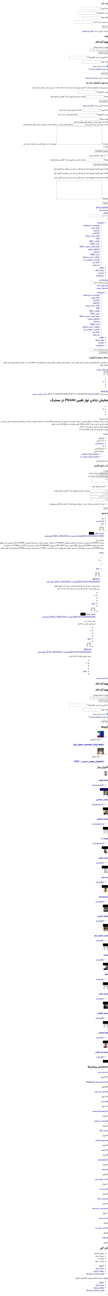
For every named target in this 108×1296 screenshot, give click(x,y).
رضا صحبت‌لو (103, 896)
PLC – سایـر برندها (93, 236)
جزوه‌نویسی (100, 275)
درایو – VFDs (95, 243)
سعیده (106, 955)
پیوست (105, 146)
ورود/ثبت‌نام (103, 210)
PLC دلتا (96, 230)
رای (103, 518)
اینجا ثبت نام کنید (91, 78)
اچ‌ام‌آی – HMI (95, 241)
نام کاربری (104, 8)
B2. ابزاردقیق (105, 1169)
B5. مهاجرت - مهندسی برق (101, 1228)
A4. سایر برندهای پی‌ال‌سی (101, 1179)
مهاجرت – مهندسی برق (92, 259)
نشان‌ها (101, 273)
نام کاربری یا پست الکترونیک (97, 57)
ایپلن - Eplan (95, 254)
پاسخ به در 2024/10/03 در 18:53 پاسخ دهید (73, 581)
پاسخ (98, 568)
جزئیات (105, 144)
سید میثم (105, 877)
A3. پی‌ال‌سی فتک (103, 1218)
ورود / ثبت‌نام (103, 53)
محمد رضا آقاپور (102, 819)
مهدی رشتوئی (103, 857)
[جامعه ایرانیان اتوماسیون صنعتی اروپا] (100, 737)
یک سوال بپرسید (102, 285)
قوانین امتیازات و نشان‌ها (95, 1273)
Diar (106, 974)
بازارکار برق (96, 262)
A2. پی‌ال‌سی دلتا (104, 1189)
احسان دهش (103, 993)
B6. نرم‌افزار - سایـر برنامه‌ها (101, 1092)
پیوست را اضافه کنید (101, 151)
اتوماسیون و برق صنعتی (91, 225)
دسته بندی (104, 124)
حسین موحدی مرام (101, 935)
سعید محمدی (103, 1032)
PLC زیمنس (95, 228)
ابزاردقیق (97, 251)
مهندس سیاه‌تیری (102, 799)
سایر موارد (96, 265)
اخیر (102, 523)
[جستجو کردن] (107, 218)
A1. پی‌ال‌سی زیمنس (39, 394)
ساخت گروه (100, 1268)
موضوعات (100, 222)
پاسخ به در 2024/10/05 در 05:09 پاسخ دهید (68, 616)
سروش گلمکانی (102, 1013)
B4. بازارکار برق (104, 1150)
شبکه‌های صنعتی (94, 249)
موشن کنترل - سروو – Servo (90, 246)
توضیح (105, 198)
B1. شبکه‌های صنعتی (103, 1160)
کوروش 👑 (104, 838)
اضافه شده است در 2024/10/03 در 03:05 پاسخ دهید (74, 536)
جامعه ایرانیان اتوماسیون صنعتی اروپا (88, 744)
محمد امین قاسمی (101, 1052)
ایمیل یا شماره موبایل (100, 47)
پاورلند (106, 212)
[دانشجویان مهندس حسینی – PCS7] (100, 754)
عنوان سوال (104, 119)
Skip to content (102, 207)
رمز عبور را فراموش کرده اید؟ (98, 69)
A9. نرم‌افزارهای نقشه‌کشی (101, 1140)
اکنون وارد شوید (87, 31)
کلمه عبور (104, 17)
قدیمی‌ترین (100, 521)
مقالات (101, 267)
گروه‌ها (101, 1265)
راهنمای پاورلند (99, 1271)
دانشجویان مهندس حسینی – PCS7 (89, 761)
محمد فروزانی (103, 780)
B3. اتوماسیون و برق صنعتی (101, 1121)
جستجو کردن (103, 280)
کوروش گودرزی (103, 916)
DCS (98, 238)
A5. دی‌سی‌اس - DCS (103, 1199)
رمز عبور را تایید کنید (100, 22)
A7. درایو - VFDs (104, 1131)
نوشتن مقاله (99, 270)
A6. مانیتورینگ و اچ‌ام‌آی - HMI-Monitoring (97, 1082)
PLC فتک (96, 233)
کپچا (106, 96)
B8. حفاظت (105, 1238)
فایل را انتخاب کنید (102, 476)
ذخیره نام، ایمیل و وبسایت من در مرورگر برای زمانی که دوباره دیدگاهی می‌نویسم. (77, 504)
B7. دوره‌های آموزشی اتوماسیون (100, 1111)
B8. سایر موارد (104, 1101)
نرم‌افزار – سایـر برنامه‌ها (91, 257)
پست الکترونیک (102, 13)
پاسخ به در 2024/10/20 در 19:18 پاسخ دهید (64, 652)
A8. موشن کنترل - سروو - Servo (100, 1208)
